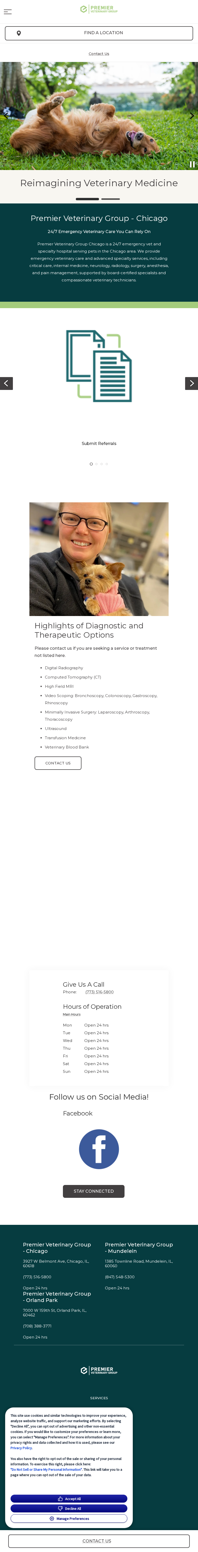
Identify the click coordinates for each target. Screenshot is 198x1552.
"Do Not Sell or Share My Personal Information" (46, 1469)
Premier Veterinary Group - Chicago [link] (57, 1248)
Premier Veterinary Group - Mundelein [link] (139, 1248)
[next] (191, 116)
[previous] (6, 116)
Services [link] (99, 1398)
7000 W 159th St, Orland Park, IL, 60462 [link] (54, 1313)
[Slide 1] (87, 199)
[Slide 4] (107, 464)
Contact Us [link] (58, 763)
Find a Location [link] (103, 32)
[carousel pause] (192, 164)
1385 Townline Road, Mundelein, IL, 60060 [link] (139, 1264)
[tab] (73, 1015)
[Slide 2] (110, 199)
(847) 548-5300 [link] (120, 1277)
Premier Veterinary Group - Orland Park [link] (57, 1297)
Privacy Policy (21, 1448)
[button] (8, 12)
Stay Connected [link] (94, 1191)
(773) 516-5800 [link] (37, 1277)
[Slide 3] (102, 464)
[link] (99, 10)
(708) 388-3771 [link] (37, 1326)
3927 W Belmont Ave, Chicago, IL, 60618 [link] (56, 1264)
